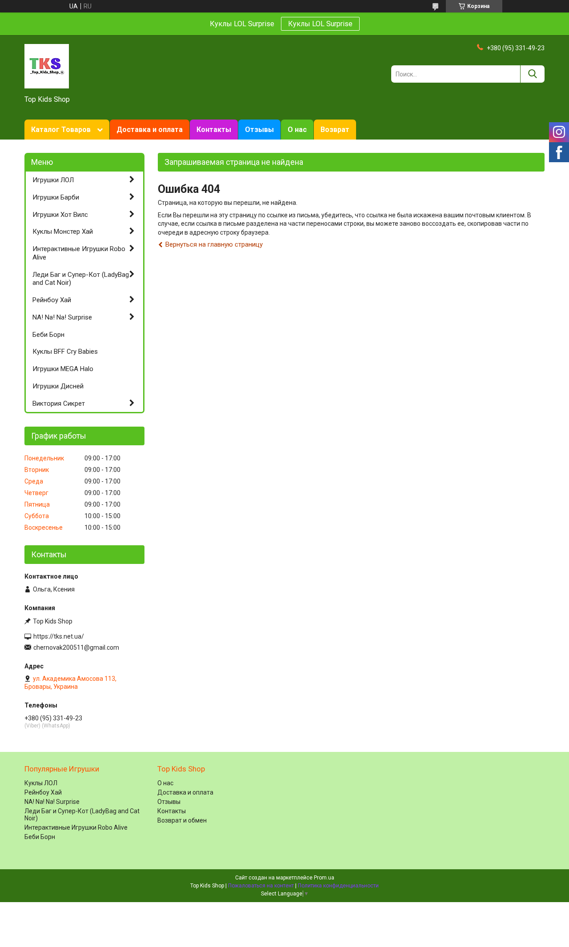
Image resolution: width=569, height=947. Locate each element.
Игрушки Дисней (58, 386)
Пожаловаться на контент (261, 886)
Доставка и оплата (149, 129)
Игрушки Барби (55, 197)
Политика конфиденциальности (338, 886)
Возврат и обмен (182, 820)
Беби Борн (48, 335)
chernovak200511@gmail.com (76, 647)
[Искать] (532, 74)
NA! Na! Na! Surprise (62, 317)
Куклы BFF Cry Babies (65, 352)
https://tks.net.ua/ (58, 636)
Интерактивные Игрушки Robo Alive (78, 253)
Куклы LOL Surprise (320, 24)
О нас (297, 129)
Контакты (213, 129)
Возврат (335, 129)
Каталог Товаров (61, 129)
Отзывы (259, 129)
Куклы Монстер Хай (62, 232)
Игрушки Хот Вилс (60, 215)
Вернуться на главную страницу (214, 244)
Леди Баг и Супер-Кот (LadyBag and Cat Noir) (80, 279)
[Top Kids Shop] (46, 65)
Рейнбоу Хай (51, 300)
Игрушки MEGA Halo (62, 369)
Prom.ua (324, 878)
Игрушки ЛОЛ (53, 180)
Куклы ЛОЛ (40, 783)
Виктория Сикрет (58, 404)
